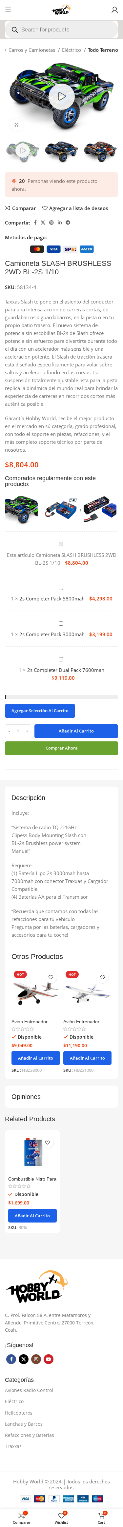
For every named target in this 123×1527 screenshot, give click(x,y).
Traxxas (13, 1446)
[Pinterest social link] (51, 222)
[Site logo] (61, 9)
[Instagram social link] (36, 1359)
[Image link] (38, 1286)
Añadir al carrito (76, 731)
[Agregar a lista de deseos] (51, 977)
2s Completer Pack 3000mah (52, 634)
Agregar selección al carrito (40, 711)
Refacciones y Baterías (29, 1435)
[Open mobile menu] (8, 9)
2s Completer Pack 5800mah (52, 598)
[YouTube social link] (48, 1359)
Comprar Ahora (62, 748)
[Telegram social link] (68, 222)
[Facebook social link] (35, 222)
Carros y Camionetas (32, 50)
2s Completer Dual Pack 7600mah (65, 670)
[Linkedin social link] (60, 222)
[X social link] (43, 222)
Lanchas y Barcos (24, 1424)
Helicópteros (18, 1413)
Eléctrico (72, 50)
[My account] (114, 9)
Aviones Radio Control (29, 1390)
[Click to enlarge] (16, 124)
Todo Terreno (103, 50)
